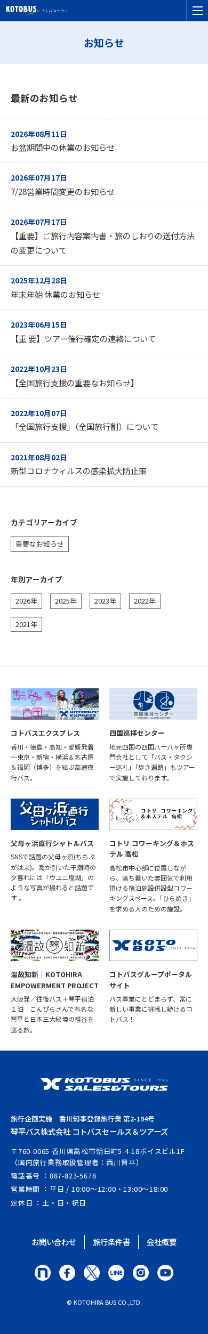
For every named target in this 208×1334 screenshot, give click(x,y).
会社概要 (162, 1241)
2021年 (26, 624)
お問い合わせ (53, 1241)
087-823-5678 (73, 1175)
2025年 (66, 601)
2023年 (105, 601)
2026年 (26, 601)
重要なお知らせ (39, 544)
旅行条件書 (111, 1241)
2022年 (145, 601)
